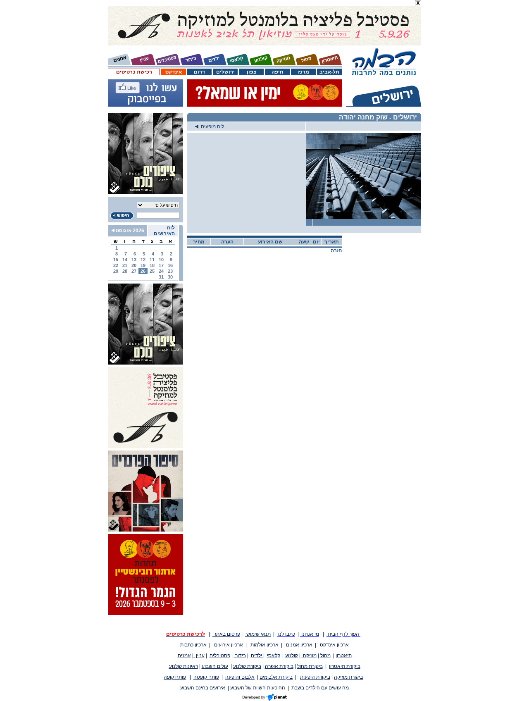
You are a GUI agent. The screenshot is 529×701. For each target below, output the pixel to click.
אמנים (184, 655)
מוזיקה (309, 655)
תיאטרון (344, 655)
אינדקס (173, 72)
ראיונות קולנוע (183, 666)
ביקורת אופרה (279, 666)
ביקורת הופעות (315, 677)
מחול (325, 655)
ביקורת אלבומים (276, 677)
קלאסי (273, 655)
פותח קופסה (206, 677)
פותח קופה (175, 677)
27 (133, 271)
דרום (199, 72)
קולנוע (291, 655)
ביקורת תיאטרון (344, 666)
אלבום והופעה (240, 677)
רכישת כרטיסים (134, 72)
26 (143, 271)
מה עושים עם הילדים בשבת (320, 688)
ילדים (257, 655)
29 (115, 271)
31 (161, 276)
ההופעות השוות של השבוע (257, 688)
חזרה (336, 250)
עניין (199, 655)
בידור (240, 655)
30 (170, 276)
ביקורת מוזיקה (348, 677)
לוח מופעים (211, 126)
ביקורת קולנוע (247, 666)
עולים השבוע (215, 666)
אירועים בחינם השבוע (202, 688)
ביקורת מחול (310, 666)
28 (124, 271)
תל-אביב (329, 72)
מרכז (303, 72)
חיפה (277, 72)
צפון (251, 72)
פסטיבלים (220, 655)
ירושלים (225, 72)
